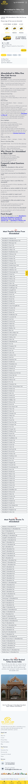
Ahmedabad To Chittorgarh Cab (9, 334)
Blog (2, 744)
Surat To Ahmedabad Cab (8, 531)
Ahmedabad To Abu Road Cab (9, 449)
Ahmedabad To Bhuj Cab (7, 330)
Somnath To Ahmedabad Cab (8, 643)
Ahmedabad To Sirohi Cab (8, 404)
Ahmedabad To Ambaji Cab (8, 296)
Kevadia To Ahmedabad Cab (8, 593)
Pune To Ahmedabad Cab (8, 614)
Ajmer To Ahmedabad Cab (8, 634)
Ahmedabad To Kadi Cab (7, 357)
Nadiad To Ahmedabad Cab (8, 553)
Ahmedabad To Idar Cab (7, 350)
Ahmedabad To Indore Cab (8, 512)
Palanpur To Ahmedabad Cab (8, 564)
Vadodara (24, 705)
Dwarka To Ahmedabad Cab (8, 640)
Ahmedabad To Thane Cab (8, 408)
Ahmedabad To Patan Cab (8, 458)
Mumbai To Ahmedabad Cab (8, 616)
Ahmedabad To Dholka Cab (8, 301)
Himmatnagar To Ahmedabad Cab (10, 598)
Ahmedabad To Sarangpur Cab (9, 267)
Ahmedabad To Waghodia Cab (9, 509)
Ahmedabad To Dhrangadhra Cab (9, 285)
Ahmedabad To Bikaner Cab (8, 473)
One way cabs (4, 752)
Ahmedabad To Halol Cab (8, 498)
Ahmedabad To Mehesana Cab (9, 254)
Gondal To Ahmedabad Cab (8, 647)
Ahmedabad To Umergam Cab (9, 413)
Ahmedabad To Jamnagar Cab (9, 263)
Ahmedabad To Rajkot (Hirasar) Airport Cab (12, 386)
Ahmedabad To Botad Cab (8, 299)
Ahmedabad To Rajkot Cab (8, 247)
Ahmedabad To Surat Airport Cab (9, 406)
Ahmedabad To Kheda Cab (8, 312)
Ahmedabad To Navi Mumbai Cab (10, 505)
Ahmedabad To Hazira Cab (8, 348)
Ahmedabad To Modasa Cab (8, 453)
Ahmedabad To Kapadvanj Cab (9, 359)
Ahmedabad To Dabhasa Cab (8, 337)
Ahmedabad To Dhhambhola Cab (9, 341)
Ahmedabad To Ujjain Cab (8, 411)
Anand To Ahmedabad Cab (8, 551)
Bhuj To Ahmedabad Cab (7, 558)
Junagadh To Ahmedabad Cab (9, 537)
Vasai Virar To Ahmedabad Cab (9, 625)
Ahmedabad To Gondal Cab (8, 303)
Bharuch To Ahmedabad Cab (8, 533)
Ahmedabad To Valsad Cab (8, 325)
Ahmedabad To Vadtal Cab (8, 323)
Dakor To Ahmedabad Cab (8, 589)
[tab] (7, 29)
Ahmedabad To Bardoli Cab (8, 471)
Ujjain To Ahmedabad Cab (8, 629)
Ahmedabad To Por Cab (7, 382)
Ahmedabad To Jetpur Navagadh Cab (10, 305)
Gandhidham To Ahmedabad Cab (9, 636)
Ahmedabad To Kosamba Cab (9, 366)
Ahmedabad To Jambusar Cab (9, 355)
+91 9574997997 (19, 2)
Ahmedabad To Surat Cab (8, 245)
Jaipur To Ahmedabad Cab (8, 605)
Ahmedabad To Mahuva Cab (8, 278)
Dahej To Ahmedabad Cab (8, 580)
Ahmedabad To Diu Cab (7, 343)
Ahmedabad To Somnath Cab (8, 464)
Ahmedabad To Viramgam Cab (9, 424)
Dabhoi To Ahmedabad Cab (8, 587)
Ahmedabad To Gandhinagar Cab (9, 287)
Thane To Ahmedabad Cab (8, 623)
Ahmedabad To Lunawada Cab (9, 316)
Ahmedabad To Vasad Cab (8, 420)
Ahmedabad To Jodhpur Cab (8, 276)
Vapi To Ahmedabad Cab (7, 546)
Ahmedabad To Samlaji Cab (8, 395)
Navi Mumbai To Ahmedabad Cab (10, 620)
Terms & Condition (5, 742)
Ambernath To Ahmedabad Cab (9, 618)
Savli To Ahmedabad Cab (7, 596)
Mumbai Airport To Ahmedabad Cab (10, 652)
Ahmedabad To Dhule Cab (8, 494)
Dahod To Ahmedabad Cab (8, 578)
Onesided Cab (22, 779)
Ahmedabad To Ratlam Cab (8, 388)
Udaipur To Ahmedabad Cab (8, 611)
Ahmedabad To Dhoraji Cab (8, 491)
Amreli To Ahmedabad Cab (8, 575)
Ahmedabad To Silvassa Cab (8, 402)
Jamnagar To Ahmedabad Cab (9, 540)
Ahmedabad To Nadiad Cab (8, 500)
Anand (19, 706)
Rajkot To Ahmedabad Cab (8, 542)
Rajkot (16, 706)
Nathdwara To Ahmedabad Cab (9, 609)
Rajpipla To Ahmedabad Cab (8, 645)
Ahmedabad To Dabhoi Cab (8, 480)
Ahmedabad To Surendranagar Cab (10, 467)
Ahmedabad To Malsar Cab (8, 370)
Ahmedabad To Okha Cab (8, 507)
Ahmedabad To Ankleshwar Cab (9, 269)
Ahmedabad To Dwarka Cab (8, 496)
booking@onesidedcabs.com (13, 769)
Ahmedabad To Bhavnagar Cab (9, 242)
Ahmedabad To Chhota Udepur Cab (10, 332)
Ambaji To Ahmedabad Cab (8, 573)
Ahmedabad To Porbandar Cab (9, 384)
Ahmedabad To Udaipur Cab (8, 249)
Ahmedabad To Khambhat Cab (9, 292)
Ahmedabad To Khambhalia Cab (9, 364)
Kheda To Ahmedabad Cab (8, 591)
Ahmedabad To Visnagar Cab (8, 429)
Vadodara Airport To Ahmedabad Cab (10, 649)
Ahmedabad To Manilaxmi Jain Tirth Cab (11, 373)
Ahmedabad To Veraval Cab (8, 281)
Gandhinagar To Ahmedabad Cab (9, 535)
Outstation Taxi (4, 750)
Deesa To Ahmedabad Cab (8, 600)
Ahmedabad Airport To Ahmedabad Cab (11, 528)
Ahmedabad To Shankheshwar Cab (10, 251)
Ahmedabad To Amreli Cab (8, 444)
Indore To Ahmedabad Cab (8, 627)
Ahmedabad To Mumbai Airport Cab (10, 265)
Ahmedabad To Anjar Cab (8, 469)
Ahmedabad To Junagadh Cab (9, 290)
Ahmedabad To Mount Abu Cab (9, 375)
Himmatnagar (25, 706)
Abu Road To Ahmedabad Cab (9, 632)
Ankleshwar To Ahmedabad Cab (9, 582)
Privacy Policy (4, 739)
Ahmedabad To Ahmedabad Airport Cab (11, 240)
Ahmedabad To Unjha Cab (8, 447)
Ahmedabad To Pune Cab (8, 460)
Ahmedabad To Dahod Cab (8, 482)
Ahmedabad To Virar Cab (8, 426)
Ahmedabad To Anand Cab (8, 433)
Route (2, 756)
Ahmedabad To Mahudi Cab (8, 368)
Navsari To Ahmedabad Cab (8, 544)
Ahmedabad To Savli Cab (7, 319)
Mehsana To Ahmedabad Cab (9, 562)
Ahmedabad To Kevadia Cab (8, 308)
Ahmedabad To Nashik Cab (8, 503)
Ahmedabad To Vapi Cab (7, 417)
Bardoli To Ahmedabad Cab (8, 584)
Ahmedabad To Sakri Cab (8, 393)
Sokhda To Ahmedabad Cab (8, 571)
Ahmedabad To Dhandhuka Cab (9, 489)
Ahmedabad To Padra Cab (8, 377)
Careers (2, 737)
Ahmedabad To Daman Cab (8, 485)
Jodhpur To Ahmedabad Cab (8, 607)
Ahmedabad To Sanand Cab (8, 397)
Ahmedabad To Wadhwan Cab (9, 431)
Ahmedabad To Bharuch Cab (8, 435)
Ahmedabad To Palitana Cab (8, 379)
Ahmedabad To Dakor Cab (8, 283)
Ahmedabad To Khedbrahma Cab (9, 314)
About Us (3, 735)
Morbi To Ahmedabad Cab (8, 566)
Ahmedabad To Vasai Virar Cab (9, 422)
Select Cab (23, 50)
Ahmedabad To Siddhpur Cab (8, 399)
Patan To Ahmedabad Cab (8, 569)
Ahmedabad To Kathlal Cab (8, 361)
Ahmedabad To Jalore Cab (8, 352)
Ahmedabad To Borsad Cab (8, 451)
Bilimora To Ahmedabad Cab (8, 555)
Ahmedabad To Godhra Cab (8, 442)
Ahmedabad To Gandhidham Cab (9, 438)
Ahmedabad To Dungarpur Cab (9, 346)
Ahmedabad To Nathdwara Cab (9, 456)
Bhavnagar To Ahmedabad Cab (9, 560)
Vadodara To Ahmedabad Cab (9, 526)
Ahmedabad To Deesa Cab (8, 487)
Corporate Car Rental (6, 754)
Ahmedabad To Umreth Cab (8, 321)
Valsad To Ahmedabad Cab (8, 549)
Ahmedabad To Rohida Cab (8, 390)
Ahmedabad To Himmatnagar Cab (10, 272)
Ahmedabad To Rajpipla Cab (8, 462)
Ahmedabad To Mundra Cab (8, 440)
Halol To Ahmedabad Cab (8, 602)
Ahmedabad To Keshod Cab (8, 310)
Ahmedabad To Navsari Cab (8, 256)
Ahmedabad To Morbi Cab (8, 294)
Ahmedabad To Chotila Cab (8, 478)
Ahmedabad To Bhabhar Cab (8, 328)
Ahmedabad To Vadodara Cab (9, 238)
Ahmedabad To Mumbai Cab (8, 258)
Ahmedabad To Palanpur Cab (8, 260)
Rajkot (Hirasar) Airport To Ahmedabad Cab (12, 638)
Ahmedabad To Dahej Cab (8, 339)
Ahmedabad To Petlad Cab (8, 274)
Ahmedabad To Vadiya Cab (8, 415)
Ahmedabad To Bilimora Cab (8, 476)
